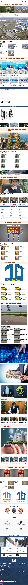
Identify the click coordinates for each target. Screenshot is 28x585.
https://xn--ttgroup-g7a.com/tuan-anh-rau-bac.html (3, 578)
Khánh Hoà (2, 215)
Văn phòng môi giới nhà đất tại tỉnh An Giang (18, 482)
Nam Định (11, 213)
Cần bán (13, 4)
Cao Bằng (11, 211)
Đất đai (7, 303)
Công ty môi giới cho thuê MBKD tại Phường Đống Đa (9, 165)
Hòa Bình (2, 210)
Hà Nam (20, 209)
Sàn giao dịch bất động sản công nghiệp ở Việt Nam (7, 284)
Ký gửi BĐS (20, 4)
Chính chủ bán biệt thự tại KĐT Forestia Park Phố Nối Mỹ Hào (13, 84)
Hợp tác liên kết (18, 58)
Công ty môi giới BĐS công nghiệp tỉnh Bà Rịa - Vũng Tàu (4, 203)
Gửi (15, 581)
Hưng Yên (11, 208)
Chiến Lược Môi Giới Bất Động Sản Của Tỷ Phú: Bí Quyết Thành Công (5, 463)
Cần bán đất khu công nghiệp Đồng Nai (3, 51)
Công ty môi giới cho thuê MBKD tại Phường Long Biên (8, 151)
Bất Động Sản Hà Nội (9, 571)
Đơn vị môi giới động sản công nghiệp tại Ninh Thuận (8, 252)
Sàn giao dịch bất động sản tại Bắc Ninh (8, 288)
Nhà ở (9, 303)
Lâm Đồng (11, 215)
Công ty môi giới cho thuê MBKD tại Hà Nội (9, 155)
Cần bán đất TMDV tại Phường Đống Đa (22, 423)
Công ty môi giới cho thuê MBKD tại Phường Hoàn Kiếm (23, 160)
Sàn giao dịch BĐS (9, 568)
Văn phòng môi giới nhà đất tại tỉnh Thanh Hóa (4, 487)
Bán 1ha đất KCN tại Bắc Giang (10, 340)
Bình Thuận (2, 216)
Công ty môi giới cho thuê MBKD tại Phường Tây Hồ (23, 155)
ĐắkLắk (19, 216)
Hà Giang (2, 212)
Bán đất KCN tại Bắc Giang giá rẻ (23, 340)
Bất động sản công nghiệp (9, 569)
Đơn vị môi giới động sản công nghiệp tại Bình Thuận (8, 243)
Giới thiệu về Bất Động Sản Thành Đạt (9, 247)
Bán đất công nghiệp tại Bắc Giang (10, 330)
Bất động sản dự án (9, 574)
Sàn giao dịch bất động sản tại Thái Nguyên (8, 298)
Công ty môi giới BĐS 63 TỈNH (14, 206)
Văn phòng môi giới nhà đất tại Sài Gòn (4, 482)
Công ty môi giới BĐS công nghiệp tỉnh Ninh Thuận (14, 203)
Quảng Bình (2, 218)
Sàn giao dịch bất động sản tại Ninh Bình (22, 288)
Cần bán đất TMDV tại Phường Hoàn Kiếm (13, 423)
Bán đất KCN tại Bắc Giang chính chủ (5, 326)
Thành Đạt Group (2, 481)
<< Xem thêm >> (14, 122)
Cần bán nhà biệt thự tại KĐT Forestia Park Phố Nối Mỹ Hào (23, 84)
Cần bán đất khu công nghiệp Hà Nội (17, 45)
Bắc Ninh (2, 211)
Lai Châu (11, 212)
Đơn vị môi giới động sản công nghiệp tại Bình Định (8, 257)
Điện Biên (20, 211)
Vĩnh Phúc (11, 210)
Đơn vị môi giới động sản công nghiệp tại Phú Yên (22, 252)
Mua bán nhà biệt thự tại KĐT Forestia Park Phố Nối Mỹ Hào (9, 75)
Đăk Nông (11, 216)
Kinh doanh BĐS (14, 303)
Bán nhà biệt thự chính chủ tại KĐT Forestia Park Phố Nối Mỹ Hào (4, 84)
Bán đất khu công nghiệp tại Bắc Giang (10, 335)
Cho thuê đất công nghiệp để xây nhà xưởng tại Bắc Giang (6, 14)
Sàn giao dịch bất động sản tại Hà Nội (23, 293)
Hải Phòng (2, 208)
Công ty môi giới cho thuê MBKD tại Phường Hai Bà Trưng (23, 165)
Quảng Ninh (20, 208)
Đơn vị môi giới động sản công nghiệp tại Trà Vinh (22, 257)
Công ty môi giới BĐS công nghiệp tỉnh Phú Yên (23, 203)
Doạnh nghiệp (18, 303)
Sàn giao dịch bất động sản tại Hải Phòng (22, 298)
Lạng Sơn (20, 212)
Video (1, 454)
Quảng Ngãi (20, 218)
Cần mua (14, 58)
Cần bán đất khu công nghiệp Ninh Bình (3, 45)
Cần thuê (12, 177)
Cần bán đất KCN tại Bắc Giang (23, 330)
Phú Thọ (20, 213)
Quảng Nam (11, 218)
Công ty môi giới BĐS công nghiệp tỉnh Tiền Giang (7, 193)
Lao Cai (2, 213)
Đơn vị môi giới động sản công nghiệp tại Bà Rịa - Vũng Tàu (22, 247)
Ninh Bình (20, 210)
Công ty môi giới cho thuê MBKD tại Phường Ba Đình (9, 160)
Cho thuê (17, 4)
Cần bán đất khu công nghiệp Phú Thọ (5, 41)
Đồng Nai (11, 209)
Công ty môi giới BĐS (9, 566)
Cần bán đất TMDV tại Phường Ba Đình (5, 423)
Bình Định (20, 215)
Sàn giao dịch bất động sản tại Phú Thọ (8, 293)
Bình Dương (2, 209)
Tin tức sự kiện (2, 421)
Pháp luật (2, 325)
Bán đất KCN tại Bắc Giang (23, 334)
